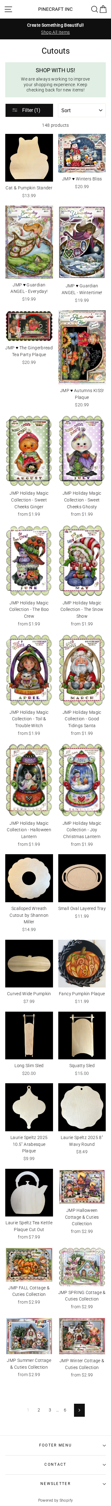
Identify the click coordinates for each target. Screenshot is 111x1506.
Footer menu (55, 1445)
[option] (55, 29)
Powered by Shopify (55, 1500)
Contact (55, 1464)
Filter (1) (30, 110)
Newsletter (55, 1484)
